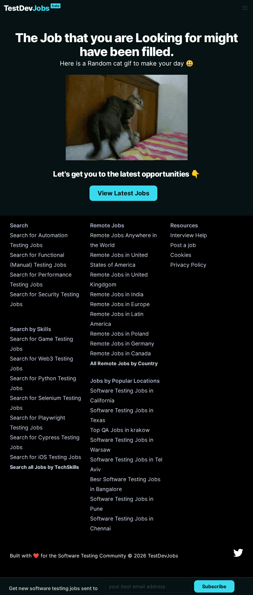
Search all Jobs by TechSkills (44, 467)
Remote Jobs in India (116, 294)
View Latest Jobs (123, 193)
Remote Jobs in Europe (120, 304)
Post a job (183, 245)
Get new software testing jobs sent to (53, 588)
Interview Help (188, 235)
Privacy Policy (188, 265)
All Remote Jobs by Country (124, 363)
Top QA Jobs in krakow (120, 430)
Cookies (180, 255)
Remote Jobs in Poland (119, 333)
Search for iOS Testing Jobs (45, 457)
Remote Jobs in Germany (122, 343)
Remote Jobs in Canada (120, 353)
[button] (245, 8)
